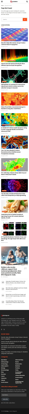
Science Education (20, 375)
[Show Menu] (2, 1)
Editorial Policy (19, 359)
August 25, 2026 (5, 46)
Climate (4, 104)
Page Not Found (8, 5)
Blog (2, 372)
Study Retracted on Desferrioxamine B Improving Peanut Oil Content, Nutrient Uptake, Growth (12, 216)
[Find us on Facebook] (1, 330)
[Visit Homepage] (14, 1)
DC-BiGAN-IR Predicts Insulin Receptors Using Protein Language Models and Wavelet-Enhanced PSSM (14, 129)
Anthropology (4, 362)
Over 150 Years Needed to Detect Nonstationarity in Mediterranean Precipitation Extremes (11, 152)
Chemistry (3, 378)
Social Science (19, 377)
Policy (16, 370)
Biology (4, 81)
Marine (17, 362)
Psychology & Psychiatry (18, 372)
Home (2, 5)
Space (16, 379)
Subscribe (5, 399)
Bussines (3, 374)
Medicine (4, 234)
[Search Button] (27, 1)
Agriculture (4, 359)
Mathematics (18, 364)
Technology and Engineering (8, 39)
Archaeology (4, 364)
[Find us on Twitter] (4, 330)
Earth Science (4, 382)
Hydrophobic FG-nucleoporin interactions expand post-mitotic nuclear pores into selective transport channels (13, 86)
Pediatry (17, 368)
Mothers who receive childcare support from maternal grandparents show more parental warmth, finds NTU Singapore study (11, 271)
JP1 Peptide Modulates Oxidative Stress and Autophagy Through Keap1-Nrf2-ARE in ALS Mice (13, 238)
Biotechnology (5, 370)
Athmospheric (4, 366)
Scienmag (6, 411)
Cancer (3, 376)
